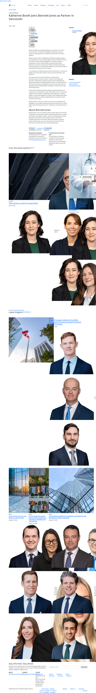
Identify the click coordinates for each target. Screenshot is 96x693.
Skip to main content (5, 1)
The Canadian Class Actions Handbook (58, 159)
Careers (63, 5)
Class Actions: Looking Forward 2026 (23, 203)
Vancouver (52, 676)
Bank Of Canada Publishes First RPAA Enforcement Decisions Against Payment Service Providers (65, 322)
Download (40, 128)
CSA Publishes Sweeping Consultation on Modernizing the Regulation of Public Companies (67, 517)
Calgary (37, 674)
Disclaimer (48, 690)
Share (32, 128)
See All (32, 147)
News (14, 9)
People (30, 5)
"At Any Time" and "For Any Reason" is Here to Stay (17, 517)
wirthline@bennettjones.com (38, 140)
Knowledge (51, 5)
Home (10, 9)
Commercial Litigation (75, 82)
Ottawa (67, 674)
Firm (57, 5)
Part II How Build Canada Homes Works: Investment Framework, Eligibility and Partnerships (37, 518)
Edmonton (59, 674)
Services (36, 5)
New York (60, 676)
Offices (69, 5)
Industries (43, 5)
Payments (52, 692)
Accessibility (46, 692)
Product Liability (73, 84)
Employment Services (74, 86)
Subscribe (48, 128)
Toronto (51, 674)
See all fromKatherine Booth (16, 310)
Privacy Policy (45, 689)
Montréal (68, 676)
